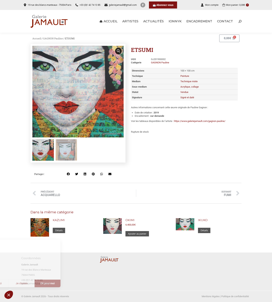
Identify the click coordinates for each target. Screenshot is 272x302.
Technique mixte (189, 81)
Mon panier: (237, 4)
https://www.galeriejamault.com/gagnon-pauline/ (199, 121)
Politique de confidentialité (235, 296)
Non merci (17, 283)
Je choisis (42, 283)
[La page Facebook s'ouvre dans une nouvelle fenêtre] (142, 5)
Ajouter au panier (137, 233)
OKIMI (130, 220)
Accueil (36, 38)
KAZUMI (59, 220)
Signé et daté (187, 97)
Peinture (184, 76)
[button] (8, 294)
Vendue (184, 92)
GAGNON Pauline (53, 38)
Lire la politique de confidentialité (23, 271)
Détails (59, 230)
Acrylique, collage (189, 86)
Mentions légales (211, 296)
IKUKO (203, 220)
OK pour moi (68, 283)
